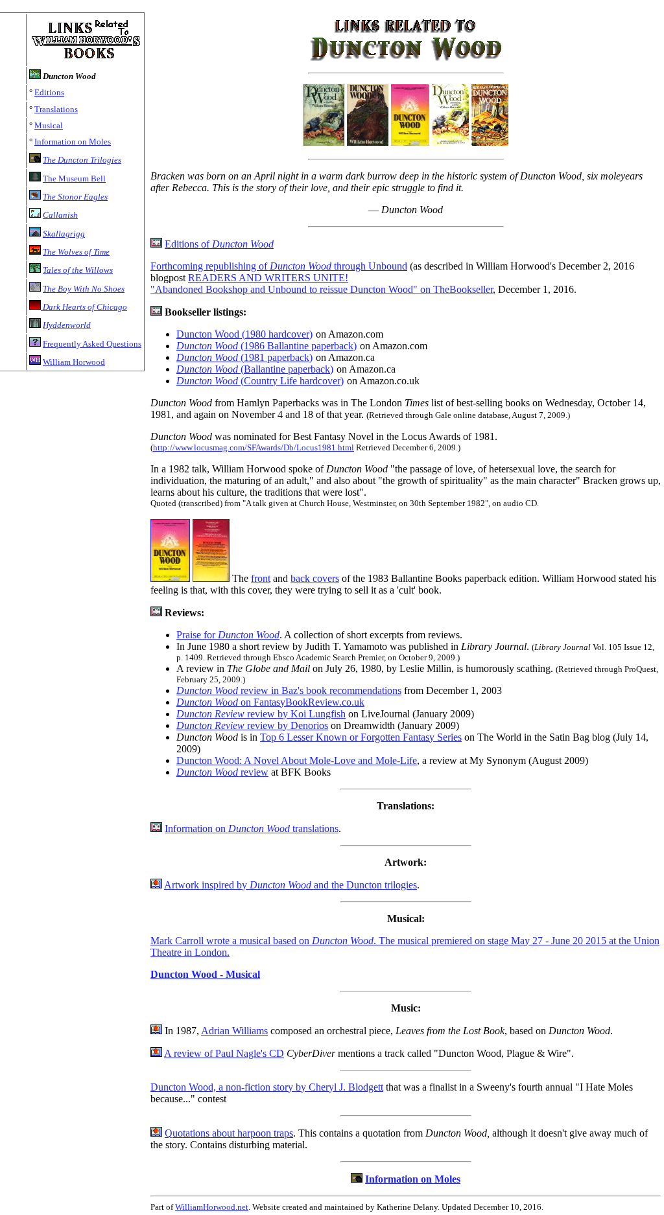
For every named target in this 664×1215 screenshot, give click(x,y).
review (222, 772)
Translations (56, 109)
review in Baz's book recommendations (288, 690)
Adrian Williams (234, 1030)
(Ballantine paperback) (254, 369)
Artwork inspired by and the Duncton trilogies (290, 884)
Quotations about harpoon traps (229, 1133)
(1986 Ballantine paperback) (266, 345)
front (260, 578)
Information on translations (251, 828)
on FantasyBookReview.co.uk (270, 702)
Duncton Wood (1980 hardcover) (244, 334)
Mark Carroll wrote (191, 940)
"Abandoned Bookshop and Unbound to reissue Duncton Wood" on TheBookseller (321, 289)
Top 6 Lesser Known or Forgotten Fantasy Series (361, 737)
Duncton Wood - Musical (205, 974)
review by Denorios (252, 725)
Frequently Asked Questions (92, 344)
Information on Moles (72, 141)
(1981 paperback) (244, 357)
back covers (314, 578)
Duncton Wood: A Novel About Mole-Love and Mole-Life (296, 760)
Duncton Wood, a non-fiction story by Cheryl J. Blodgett (266, 1087)
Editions (49, 92)
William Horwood (74, 362)
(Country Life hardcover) (260, 380)
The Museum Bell (74, 178)
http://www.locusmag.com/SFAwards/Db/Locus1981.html (253, 447)
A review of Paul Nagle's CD (224, 1053)
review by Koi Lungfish (261, 713)
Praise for (227, 634)
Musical (48, 125)
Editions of (219, 243)
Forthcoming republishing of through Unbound (278, 266)
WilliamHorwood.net (211, 1207)
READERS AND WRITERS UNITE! (268, 277)
